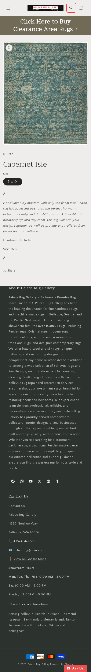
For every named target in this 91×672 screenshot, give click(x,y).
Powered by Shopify (61, 664)
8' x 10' (13, 181)
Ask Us (77, 668)
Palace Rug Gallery (39, 664)
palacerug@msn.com (29, 550)
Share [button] (11, 270)
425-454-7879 (24, 541)
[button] (8, 7)
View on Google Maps (30, 559)
